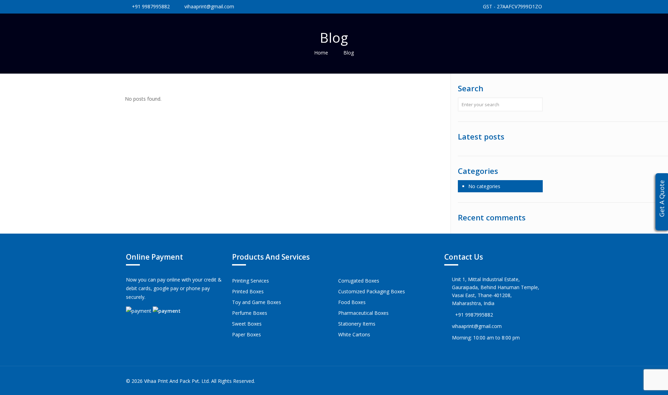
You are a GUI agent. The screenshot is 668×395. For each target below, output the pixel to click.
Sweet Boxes (247, 323)
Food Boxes (352, 302)
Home (321, 52)
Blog (348, 52)
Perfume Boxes (249, 313)
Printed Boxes (248, 291)
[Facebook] (507, 380)
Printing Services (250, 280)
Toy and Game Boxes (256, 302)
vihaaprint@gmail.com (209, 6)
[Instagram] (516, 380)
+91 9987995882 (151, 6)
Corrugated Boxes (358, 280)
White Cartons (354, 334)
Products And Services (271, 257)
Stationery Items (356, 323)
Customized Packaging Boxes (371, 291)
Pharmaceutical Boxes (363, 313)
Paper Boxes (246, 334)
